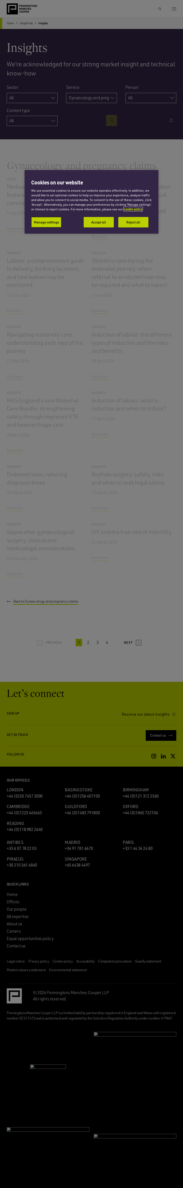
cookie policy (133, 209)
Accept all (98, 222)
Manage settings (46, 222)
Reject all (133, 222)
